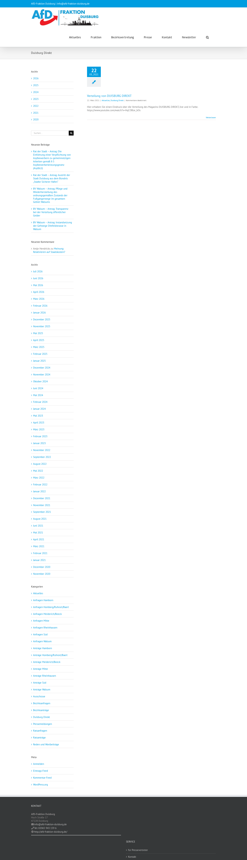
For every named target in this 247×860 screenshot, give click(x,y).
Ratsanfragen (40, 730)
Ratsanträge (39, 737)
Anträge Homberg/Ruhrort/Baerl (50, 655)
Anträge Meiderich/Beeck (46, 662)
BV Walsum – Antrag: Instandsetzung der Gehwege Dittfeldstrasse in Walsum (52, 226)
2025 (35, 85)
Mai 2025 (38, 333)
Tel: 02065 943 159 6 (45, 828)
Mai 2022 (38, 470)
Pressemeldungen (42, 724)
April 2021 (38, 539)
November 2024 (41, 374)
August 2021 (40, 518)
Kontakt (132, 856)
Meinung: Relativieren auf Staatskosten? (49, 250)
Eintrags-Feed (40, 770)
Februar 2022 (40, 484)
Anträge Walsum (41, 689)
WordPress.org (40, 784)
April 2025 (38, 340)
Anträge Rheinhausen (44, 675)
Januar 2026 (39, 312)
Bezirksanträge (41, 710)
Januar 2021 (39, 560)
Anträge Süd (39, 682)
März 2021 (38, 546)
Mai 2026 (38, 285)
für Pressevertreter (138, 850)
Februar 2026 (40, 305)
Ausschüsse (39, 696)
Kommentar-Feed (42, 777)
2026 (35, 78)
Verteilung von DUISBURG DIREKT (109, 96)
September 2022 (42, 457)
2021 (35, 112)
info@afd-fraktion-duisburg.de (50, 824)
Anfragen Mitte (41, 620)
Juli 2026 (38, 271)
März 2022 (38, 477)
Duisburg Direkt (117, 100)
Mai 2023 (38, 415)
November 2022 (41, 450)
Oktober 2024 (40, 381)
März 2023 (38, 429)
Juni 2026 (38, 278)
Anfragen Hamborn (43, 600)
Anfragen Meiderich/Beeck (47, 614)
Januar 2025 (39, 360)
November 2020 (41, 573)
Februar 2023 (40, 436)
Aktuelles (106, 100)
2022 (35, 105)
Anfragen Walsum (42, 641)
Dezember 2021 (41, 498)
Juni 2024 (38, 388)
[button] (207, 37)
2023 (35, 99)
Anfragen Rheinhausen (45, 627)
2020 (35, 119)
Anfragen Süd (40, 634)
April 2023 (38, 422)
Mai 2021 (38, 532)
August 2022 (40, 463)
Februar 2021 (40, 553)
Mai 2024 (38, 395)
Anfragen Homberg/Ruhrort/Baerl (51, 607)
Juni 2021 (38, 525)
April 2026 (38, 291)
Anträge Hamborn (42, 648)
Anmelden (38, 763)
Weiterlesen (211, 117)
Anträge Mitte (40, 668)
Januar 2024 (39, 408)
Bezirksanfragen (41, 703)
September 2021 (42, 511)
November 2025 (41, 326)
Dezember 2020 (41, 567)
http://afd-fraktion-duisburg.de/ (50, 831)
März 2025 (38, 347)
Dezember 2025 (41, 319)
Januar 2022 (39, 491)
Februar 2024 (40, 401)
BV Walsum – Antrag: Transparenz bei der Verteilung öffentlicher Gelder (50, 212)
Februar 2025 (40, 353)
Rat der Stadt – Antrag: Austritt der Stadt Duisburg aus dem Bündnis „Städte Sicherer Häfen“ (51, 178)
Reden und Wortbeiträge (46, 744)
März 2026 (38, 298)
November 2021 (41, 505)
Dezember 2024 (41, 367)
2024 (35, 92)
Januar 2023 (39, 443)
